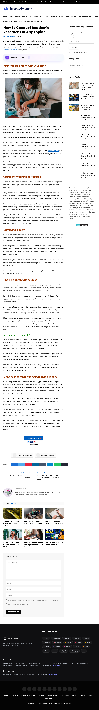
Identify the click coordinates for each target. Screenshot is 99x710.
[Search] (95, 2)
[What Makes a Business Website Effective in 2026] (74, 97)
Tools (75, 2)
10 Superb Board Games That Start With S (88, 175)
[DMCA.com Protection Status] (82, 226)
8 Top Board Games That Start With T (88, 165)
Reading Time (56, 663)
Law (55, 651)
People (4, 16)
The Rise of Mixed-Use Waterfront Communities (87, 107)
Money (60, 16)
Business (54, 16)
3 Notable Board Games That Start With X (88, 127)
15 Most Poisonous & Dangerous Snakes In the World (11, 523)
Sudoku (16, 674)
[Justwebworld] (18, 9)
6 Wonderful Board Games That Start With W (88, 137)
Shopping (75, 651)
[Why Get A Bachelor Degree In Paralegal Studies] (12, 534)
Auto (79, 16)
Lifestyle (25, 16)
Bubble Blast (7, 674)
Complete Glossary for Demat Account (54, 544)
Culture (17, 16)
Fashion (85, 16)
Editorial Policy (67, 2)
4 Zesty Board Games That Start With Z (88, 118)
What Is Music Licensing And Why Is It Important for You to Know (48, 477)
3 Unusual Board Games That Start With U (88, 156)
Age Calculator (8, 663)
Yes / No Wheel (42, 674)
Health (42, 16)
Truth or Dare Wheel (27, 674)
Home (91, 16)
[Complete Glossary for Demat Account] (54, 534)
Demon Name (34, 665)
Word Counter (19, 663)
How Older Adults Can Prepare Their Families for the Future (87, 86)
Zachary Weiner (9, 36)
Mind (96, 16)
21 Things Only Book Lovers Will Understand (33, 522)
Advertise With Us (27, 695)
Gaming (73, 16)
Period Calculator (68, 663)
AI (84, 651)
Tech (47, 16)
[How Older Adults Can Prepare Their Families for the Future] (74, 85)
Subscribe (73, 47)
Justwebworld (47, 703)
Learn (10, 21)
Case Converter (32, 663)
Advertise (35, 2)
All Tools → (56, 665)
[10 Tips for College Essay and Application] (54, 513)
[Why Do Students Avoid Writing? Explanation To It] (33, 534)
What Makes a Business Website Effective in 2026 (87, 97)
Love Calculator (44, 663)
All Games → (53, 674)
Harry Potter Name (21, 665)
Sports (11, 16)
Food (30, 16)
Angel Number (8, 665)
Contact (28, 2)
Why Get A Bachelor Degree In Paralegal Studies (11, 545)
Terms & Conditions (69, 695)
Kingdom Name (46, 665)
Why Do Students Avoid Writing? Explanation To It (33, 545)
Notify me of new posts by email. (18, 604)
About (21, 2)
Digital (67, 16)
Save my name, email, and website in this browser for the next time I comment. (33, 600)
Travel (36, 16)
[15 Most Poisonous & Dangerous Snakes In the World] (12, 513)
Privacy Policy (55, 2)
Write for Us (50, 698)
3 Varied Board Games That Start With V (88, 146)
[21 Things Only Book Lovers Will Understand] (33, 513)
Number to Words (82, 663)
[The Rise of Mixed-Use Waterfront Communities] (74, 107)
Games (81, 2)
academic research (10, 50)
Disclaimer (45, 2)
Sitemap (68, 703)
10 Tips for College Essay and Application (54, 522)
